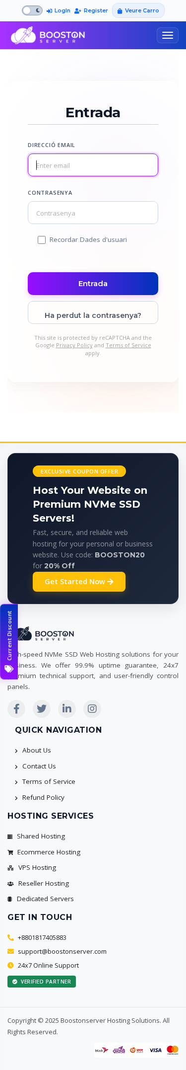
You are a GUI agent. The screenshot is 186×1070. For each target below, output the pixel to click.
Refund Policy (42, 797)
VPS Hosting (36, 867)
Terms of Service (128, 345)
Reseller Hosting (42, 883)
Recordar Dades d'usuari (88, 239)
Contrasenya (50, 192)
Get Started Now (76, 581)
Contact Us (38, 766)
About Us (35, 750)
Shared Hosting (40, 836)
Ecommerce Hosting (47, 851)
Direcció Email (51, 145)
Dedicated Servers (44, 898)
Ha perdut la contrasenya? (93, 315)
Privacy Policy (74, 345)
